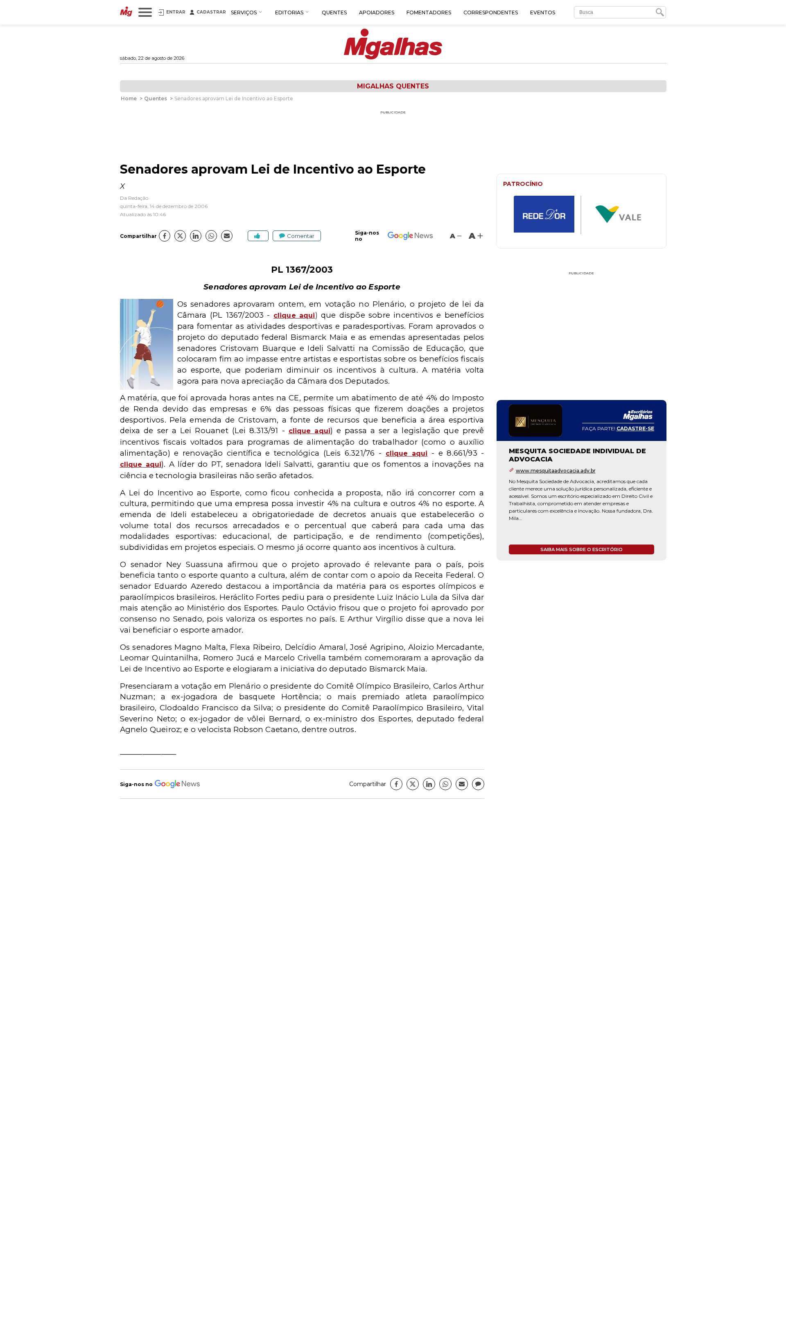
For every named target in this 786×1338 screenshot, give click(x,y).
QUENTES (334, 12)
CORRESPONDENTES (490, 12)
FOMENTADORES (429, 12)
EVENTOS (542, 12)
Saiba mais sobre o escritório (581, 549)
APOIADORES (376, 12)
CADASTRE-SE (635, 428)
